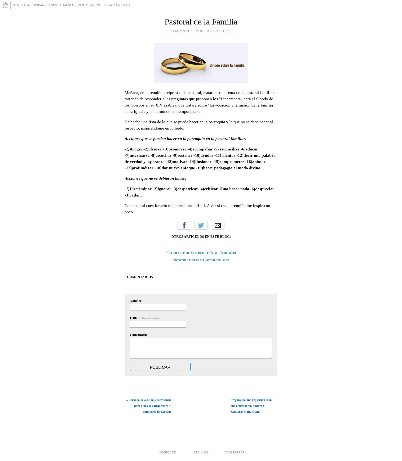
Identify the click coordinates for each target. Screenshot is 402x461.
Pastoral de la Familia (201, 21)
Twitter (201, 225)
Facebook (184, 225)
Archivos (201, 452)
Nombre (136, 301)
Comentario (138, 334)
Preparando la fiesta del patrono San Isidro (201, 260)
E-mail (145, 318)
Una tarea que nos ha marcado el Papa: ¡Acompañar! (201, 252)
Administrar (234, 452)
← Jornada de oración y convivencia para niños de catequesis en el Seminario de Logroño (148, 405)
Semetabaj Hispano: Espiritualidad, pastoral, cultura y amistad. (72, 5)
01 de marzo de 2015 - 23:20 (192, 31)
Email (217, 225)
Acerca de (167, 452)
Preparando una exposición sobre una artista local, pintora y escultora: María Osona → (252, 405)
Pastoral (223, 31)
